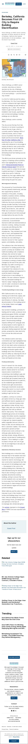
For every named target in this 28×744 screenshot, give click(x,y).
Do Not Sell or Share (17, 726)
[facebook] (8, 54)
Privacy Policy (5, 729)
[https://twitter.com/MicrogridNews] (16, 711)
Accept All (14, 740)
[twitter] (14, 54)
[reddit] (16, 54)
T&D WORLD (18, 717)
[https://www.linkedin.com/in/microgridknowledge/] (13, 711)
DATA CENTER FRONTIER (14, 721)
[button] (3, 4)
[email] (19, 54)
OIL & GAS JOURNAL (14, 719)
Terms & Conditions (13, 729)
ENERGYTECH (10, 717)
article (7, 507)
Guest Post (14, 43)
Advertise (9, 726)
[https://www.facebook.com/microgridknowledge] (11, 711)
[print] (25, 54)
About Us (4, 726)
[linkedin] (11, 54)
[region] (14, 737)
